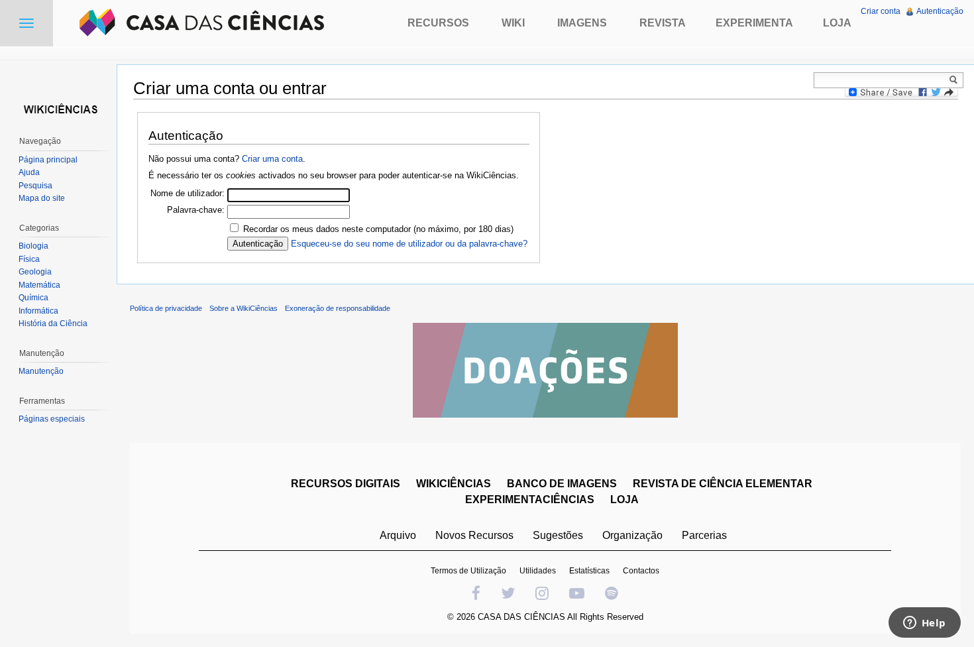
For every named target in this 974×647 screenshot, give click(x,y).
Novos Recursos (474, 535)
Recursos (438, 23)
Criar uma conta (272, 159)
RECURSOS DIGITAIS (345, 483)
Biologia (33, 246)
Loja (837, 23)
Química (33, 297)
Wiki (513, 23)
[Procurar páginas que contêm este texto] (955, 79)
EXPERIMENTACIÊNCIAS (529, 499)
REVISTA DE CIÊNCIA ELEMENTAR (722, 483)
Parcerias (704, 535)
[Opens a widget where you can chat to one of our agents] (924, 623)
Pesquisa (35, 185)
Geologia (35, 271)
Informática (38, 311)
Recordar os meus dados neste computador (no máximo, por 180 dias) (378, 229)
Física (29, 259)
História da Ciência (53, 323)
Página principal (48, 159)
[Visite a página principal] (58, 107)
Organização (632, 535)
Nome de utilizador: (187, 193)
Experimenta (754, 23)
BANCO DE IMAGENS (562, 483)
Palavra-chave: (196, 210)
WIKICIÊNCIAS (453, 483)
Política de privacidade (166, 308)
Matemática (39, 285)
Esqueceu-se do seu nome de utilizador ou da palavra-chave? (409, 244)
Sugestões (558, 535)
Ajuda (29, 172)
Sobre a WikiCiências (243, 308)
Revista (662, 23)
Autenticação (939, 11)
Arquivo (398, 535)
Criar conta (880, 11)
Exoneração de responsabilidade (337, 308)
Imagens (582, 23)
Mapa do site (42, 198)
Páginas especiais (52, 419)
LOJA (624, 499)
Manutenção (41, 371)
